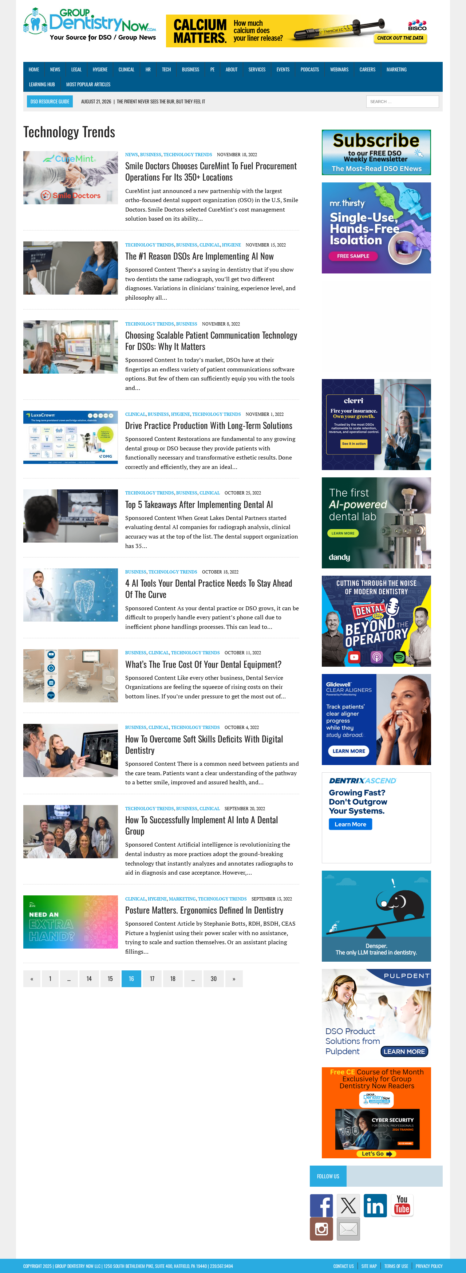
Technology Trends (187, 154)
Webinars (339, 69)
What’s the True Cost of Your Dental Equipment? (203, 663)
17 (152, 978)
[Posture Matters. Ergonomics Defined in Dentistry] (70, 943)
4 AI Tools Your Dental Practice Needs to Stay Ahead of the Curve (208, 588)
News (55, 69)
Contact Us (343, 1266)
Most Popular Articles (88, 84)
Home (34, 69)
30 (214, 978)
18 (172, 978)
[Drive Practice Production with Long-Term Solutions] (70, 459)
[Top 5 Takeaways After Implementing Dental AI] (70, 538)
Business (190, 69)
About (231, 69)
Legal (76, 69)
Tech (166, 69)
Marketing (397, 69)
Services (257, 69)
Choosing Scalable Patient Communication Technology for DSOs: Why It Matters (211, 340)
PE (212, 69)
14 (89, 978)
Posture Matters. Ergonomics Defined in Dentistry (204, 909)
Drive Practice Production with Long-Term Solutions (208, 424)
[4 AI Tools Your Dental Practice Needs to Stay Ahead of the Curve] (70, 617)
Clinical (126, 69)
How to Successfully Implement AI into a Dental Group (201, 825)
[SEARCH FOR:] (402, 101)
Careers (367, 69)
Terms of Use (396, 1266)
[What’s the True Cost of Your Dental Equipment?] (70, 698)
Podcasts (310, 69)
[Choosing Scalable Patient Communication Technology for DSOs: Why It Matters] (70, 368)
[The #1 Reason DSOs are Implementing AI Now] (70, 289)
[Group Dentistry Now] (89, 25)
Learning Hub (42, 84)
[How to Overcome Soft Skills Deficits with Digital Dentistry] (70, 772)
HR (148, 69)
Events (283, 69)
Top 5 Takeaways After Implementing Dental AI (199, 504)
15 (110, 978)
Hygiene (100, 69)
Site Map (369, 1266)
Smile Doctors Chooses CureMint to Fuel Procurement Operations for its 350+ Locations (211, 171)
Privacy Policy (429, 1266)
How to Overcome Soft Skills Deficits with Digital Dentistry (204, 744)
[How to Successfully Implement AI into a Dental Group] (70, 853)
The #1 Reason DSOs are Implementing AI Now (199, 255)
